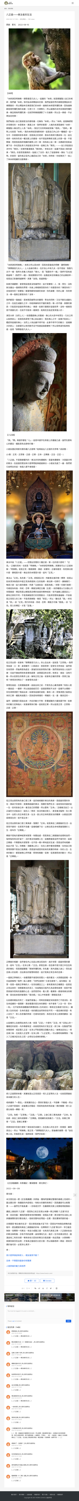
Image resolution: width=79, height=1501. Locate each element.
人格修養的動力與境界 (16, 1266)
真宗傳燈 (21, 1494)
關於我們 (14, 1494)
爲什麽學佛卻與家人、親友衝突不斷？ (22, 1255)
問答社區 (52, 1494)
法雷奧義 (29, 1494)
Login (13, 1321)
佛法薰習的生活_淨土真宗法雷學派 (22, 1396)
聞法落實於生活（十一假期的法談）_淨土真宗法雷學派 (28, 1342)
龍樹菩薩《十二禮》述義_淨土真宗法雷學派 (25, 1475)
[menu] (73, 3)
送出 (68, 1321)
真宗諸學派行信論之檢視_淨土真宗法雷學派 (25, 1465)
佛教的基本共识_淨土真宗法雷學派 (22, 1363)
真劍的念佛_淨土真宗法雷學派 (21, 1417)
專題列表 (37, 1494)
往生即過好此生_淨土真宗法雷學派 (22, 1454)
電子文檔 (44, 1494)
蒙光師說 (23, 19)
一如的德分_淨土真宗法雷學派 (21, 1406)
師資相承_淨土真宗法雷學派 (20, 1331)
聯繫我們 (60, 1494)
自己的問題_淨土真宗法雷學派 (21, 1385)
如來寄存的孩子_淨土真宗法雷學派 (22, 1374)
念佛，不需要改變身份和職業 (18, 1261)
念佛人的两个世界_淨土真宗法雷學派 (23, 1353)
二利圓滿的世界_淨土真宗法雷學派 (22, 1428)
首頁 (5, 8)
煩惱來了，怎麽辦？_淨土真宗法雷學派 (23, 1443)
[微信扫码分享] (35, 1288)
